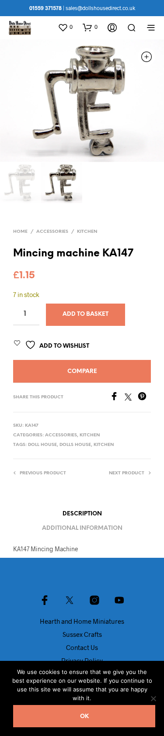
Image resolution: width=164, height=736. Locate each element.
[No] (153, 698)
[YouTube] (119, 600)
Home (20, 231)
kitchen (104, 444)
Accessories (52, 231)
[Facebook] (117, 398)
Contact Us (82, 647)
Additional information (82, 528)
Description (82, 514)
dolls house (75, 444)
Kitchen (87, 231)
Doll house (42, 444)
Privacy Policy (82, 660)
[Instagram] (94, 600)
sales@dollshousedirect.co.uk (100, 8)
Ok (84, 716)
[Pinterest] (144, 398)
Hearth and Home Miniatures (82, 621)
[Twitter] (131, 398)
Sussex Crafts (82, 634)
